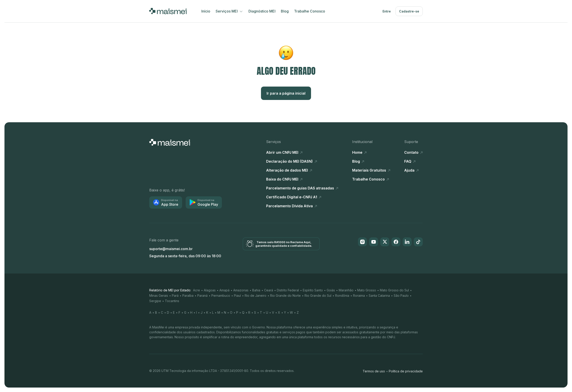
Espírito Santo (313, 290)
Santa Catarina (379, 295)
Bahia (256, 290)
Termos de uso (374, 371)
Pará (175, 295)
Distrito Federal (288, 290)
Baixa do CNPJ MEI (282, 179)
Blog (285, 11)
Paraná (202, 295)
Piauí (237, 295)
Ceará (268, 290)
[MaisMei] (168, 11)
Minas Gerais (158, 295)
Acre (196, 290)
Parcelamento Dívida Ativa (290, 206)
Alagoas (210, 290)
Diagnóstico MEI (261, 11)
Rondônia (342, 295)
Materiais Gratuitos (369, 170)
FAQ (408, 161)
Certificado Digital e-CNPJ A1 (292, 197)
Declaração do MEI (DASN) (290, 161)
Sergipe (155, 301)
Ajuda (409, 170)
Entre (387, 11)
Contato (411, 152)
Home (357, 152)
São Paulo (401, 295)
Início (205, 11)
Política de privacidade (406, 371)
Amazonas (240, 290)
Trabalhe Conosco (309, 11)
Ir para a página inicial (286, 93)
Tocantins (172, 301)
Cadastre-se (409, 11)
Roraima (359, 295)
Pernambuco (220, 295)
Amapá (224, 290)
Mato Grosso (366, 290)
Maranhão (346, 290)
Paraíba (187, 295)
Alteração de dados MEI (287, 170)
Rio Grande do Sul (318, 295)
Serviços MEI (227, 11)
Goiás (331, 290)
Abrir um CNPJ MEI (282, 152)
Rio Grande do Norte (285, 295)
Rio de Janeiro (255, 295)
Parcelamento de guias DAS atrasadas (300, 188)
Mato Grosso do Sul (394, 290)
